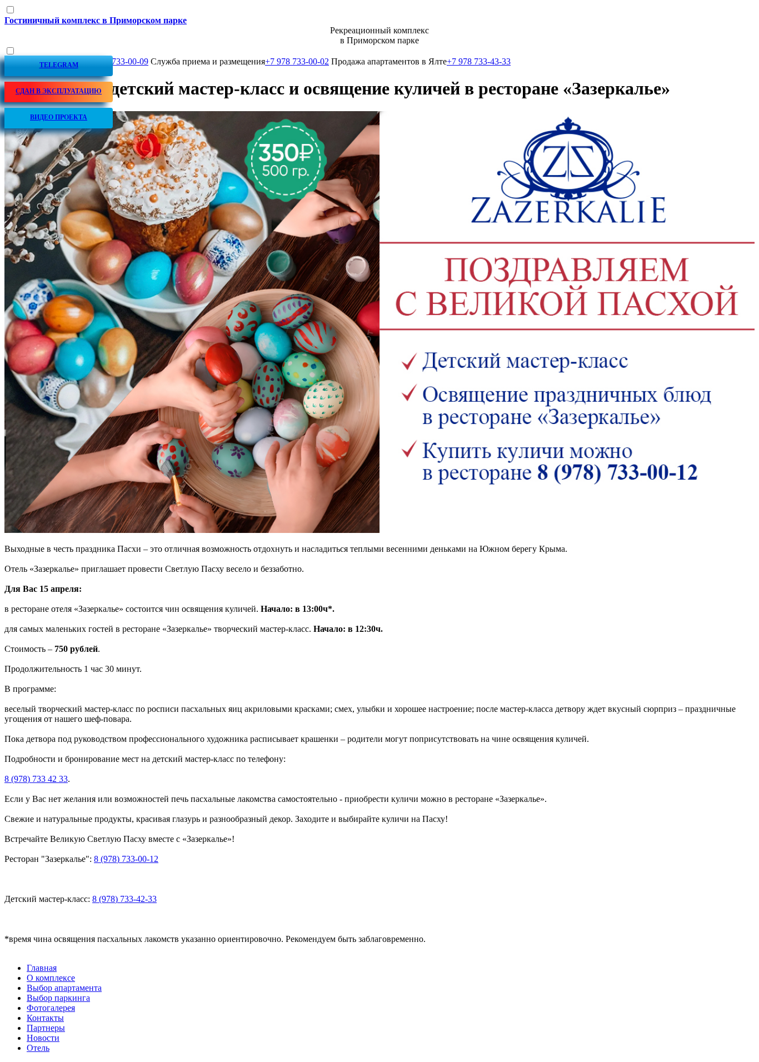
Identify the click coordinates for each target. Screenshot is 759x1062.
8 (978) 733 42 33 (36, 779)
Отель (38, 1048)
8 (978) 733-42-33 (124, 899)
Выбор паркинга (58, 998)
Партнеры (46, 1028)
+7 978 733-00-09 (116, 61)
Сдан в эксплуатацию (59, 91)
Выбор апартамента (64, 988)
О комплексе (51, 978)
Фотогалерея (51, 1008)
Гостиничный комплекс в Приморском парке (95, 20)
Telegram (58, 65)
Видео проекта (58, 117)
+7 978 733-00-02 (297, 61)
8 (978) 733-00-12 (126, 859)
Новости (43, 1038)
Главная (42, 968)
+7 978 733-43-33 (479, 61)
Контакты (45, 1018)
